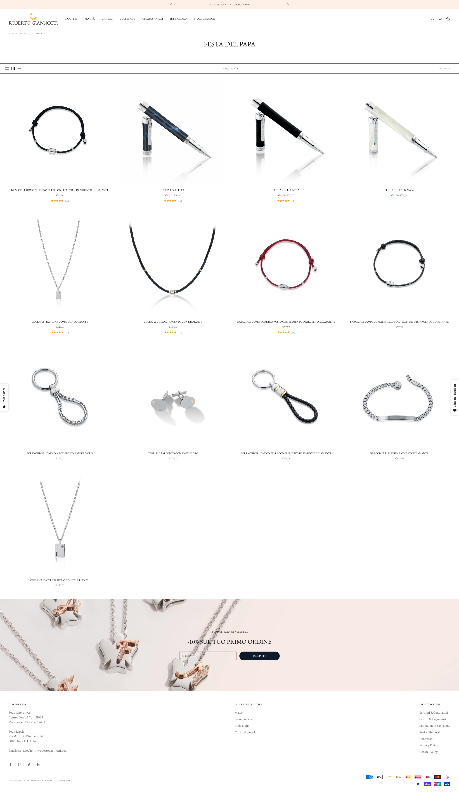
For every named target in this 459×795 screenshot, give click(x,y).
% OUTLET (71, 18)
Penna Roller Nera (286, 190)
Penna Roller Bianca (399, 190)
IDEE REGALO (178, 18)
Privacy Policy (428, 745)
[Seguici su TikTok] (29, 764)
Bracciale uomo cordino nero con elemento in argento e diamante (59, 190)
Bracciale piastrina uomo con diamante (399, 453)
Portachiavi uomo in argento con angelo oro (60, 453)
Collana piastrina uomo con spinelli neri (59, 580)
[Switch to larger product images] (7, 68)
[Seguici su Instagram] (20, 764)
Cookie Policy (428, 752)
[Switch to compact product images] (19, 68)
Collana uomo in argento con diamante (173, 321)
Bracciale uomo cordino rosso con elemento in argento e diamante (286, 321)
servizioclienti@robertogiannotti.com (42, 750)
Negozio (23, 33)
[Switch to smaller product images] (13, 68)
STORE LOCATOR (204, 18)
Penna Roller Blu (173, 190)
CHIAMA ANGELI (152, 18)
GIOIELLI (107, 18)
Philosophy (242, 725)
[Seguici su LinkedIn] (38, 764)
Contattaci (426, 738)
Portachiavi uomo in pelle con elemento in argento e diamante (286, 453)
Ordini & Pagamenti (432, 719)
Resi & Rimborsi (429, 732)
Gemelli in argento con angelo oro (173, 453)
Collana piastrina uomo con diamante (60, 321)
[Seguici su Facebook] (10, 764)
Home (11, 33)
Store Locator (244, 719)
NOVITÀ (90, 18)
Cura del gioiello (245, 732)
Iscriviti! (259, 655)
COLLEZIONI (127, 18)
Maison (239, 712)
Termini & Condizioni (433, 712)
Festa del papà (39, 33)
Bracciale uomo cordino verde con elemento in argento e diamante (399, 321)
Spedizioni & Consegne (434, 725)
